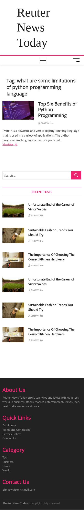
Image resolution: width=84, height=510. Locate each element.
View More (14, 144)
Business (7, 461)
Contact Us (9, 438)
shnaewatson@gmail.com (19, 489)
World (6, 470)
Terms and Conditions (16, 429)
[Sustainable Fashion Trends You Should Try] (13, 235)
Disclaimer (9, 425)
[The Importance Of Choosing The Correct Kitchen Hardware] (13, 260)
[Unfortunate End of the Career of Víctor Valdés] (13, 209)
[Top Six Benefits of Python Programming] (18, 110)
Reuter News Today (33, 27)
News (6, 466)
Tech (5, 457)
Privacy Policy (11, 434)
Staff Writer (47, 123)
